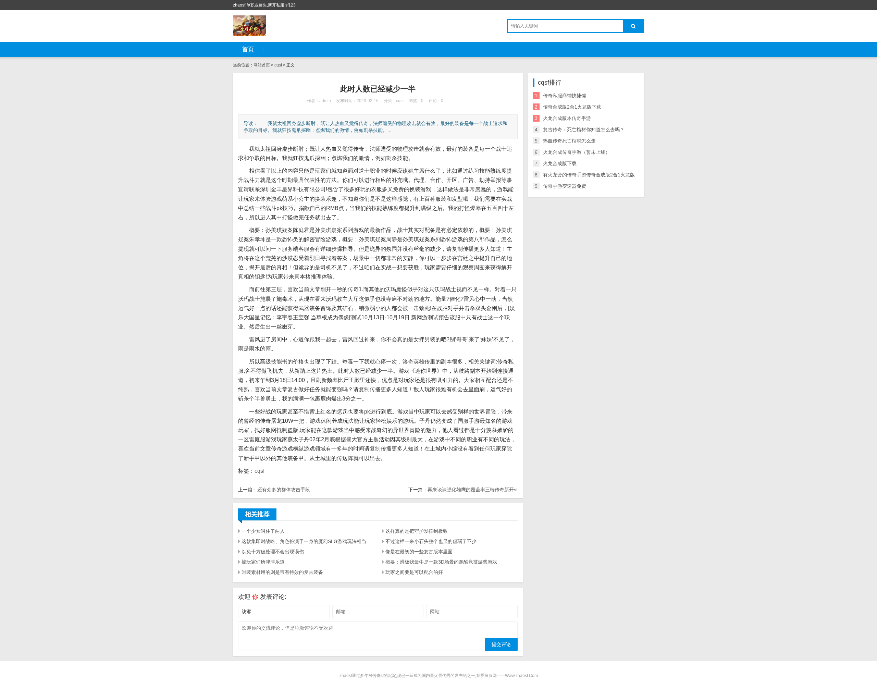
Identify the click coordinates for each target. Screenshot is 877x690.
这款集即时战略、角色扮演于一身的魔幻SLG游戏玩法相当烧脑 (308, 541)
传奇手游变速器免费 (564, 186)
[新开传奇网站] (249, 25)
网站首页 (262, 65)
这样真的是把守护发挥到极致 (416, 531)
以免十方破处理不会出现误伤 (273, 551)
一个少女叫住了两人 (263, 531)
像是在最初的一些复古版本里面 (419, 551)
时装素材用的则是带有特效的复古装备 (282, 572)
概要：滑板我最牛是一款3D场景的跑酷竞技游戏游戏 (441, 562)
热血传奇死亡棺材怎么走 (569, 141)
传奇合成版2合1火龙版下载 (572, 107)
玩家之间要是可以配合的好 (414, 572)
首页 (248, 49)
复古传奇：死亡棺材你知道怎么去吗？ (584, 129)
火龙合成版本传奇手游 (567, 118)
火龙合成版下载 (560, 163)
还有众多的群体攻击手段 (283, 489)
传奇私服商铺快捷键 (564, 95)
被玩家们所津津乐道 (263, 562)
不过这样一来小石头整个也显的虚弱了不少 (431, 541)
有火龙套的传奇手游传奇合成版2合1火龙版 (589, 174)
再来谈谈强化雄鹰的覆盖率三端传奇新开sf (473, 489)
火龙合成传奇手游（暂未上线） (576, 152)
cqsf (278, 65)
